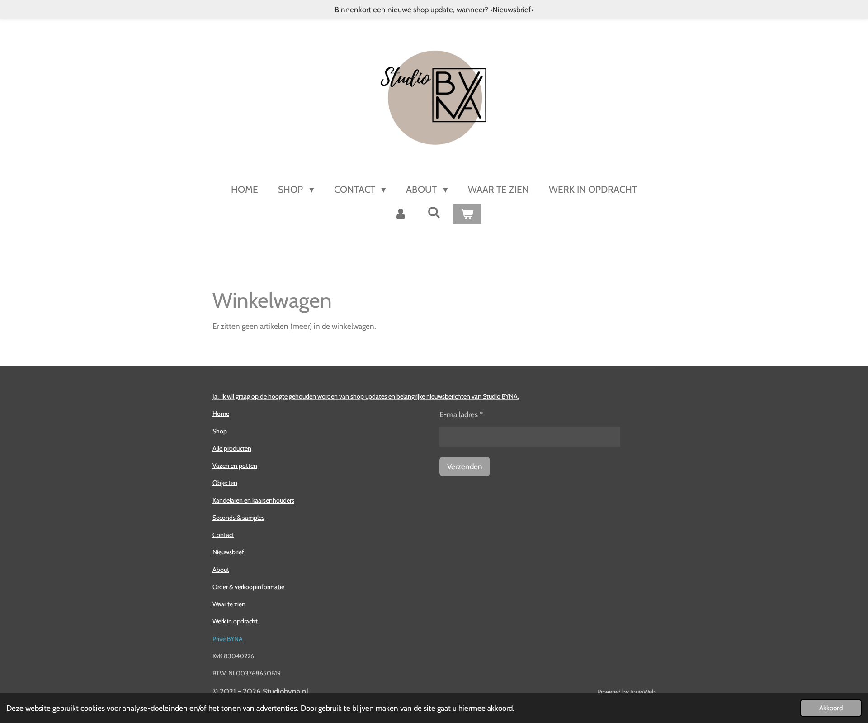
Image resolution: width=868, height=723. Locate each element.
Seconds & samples (238, 518)
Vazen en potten (234, 465)
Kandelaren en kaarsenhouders (253, 500)
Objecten (224, 483)
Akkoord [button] (831, 708)
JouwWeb (643, 692)
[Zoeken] (434, 212)
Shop (219, 431)
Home (220, 413)
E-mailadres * (461, 414)
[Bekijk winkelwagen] (467, 214)
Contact (223, 535)
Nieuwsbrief (228, 552)
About (220, 570)
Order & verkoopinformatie (248, 587)
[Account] (401, 214)
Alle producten (231, 448)
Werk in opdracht (235, 621)
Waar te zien (228, 604)
